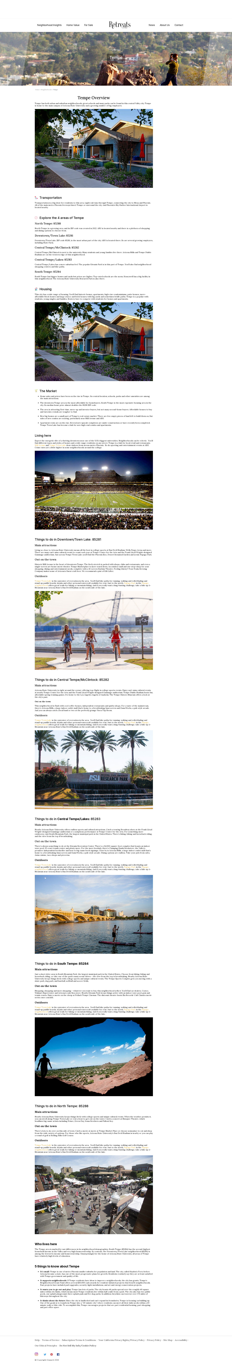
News (152, 25)
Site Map (167, 1340)
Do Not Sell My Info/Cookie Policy (77, 1345)
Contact (179, 25)
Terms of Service (50, 1340)
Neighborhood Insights (49, 25)
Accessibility (181, 1340)
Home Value (72, 25)
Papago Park (129, 583)
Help (37, 1340)
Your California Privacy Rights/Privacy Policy (121, 1340)
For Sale (88, 25)
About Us (165, 25)
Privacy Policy (154, 1340)
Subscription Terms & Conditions (79, 1340)
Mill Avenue (40, 445)
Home (37, 90)
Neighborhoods (46, 90)
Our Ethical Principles (46, 1345)
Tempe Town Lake (57, 445)
